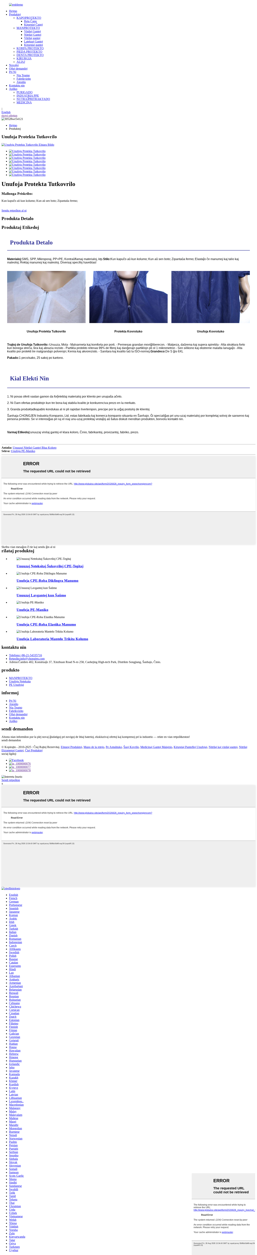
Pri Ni (12, 72)
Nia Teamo (23, 75)
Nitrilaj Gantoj (32, 34)
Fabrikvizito (24, 78)
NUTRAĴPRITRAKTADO (33, 99)
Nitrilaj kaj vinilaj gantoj (223, 747)
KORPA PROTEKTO (30, 48)
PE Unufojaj (16, 684)
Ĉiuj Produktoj (34, 750)
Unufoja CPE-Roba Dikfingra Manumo (47, 581)
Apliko (13, 88)
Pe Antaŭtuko (114, 747)
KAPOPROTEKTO (29, 17)
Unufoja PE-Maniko (23, 451)
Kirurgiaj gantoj (33, 44)
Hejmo (13, 11)
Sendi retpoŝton (11, 780)
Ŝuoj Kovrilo (131, 747)
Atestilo (21, 82)
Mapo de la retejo (94, 747)
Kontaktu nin (17, 85)
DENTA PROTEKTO (30, 55)
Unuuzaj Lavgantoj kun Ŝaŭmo (41, 595)
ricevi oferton (9, 115)
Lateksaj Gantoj (33, 41)
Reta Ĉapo (30, 21)
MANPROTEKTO (28, 28)
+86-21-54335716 (25, 655)
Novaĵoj (14, 65)
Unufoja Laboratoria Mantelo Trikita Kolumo (52, 639)
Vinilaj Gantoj (32, 31)
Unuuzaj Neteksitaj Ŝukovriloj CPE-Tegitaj (50, 566)
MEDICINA (24, 102)
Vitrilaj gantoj (32, 38)
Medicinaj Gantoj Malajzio (156, 747)
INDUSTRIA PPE (28, 95)
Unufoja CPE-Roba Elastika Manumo (46, 624)
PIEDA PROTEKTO (29, 51)
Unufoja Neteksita (20, 681)
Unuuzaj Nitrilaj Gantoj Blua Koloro (34, 447)
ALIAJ (21, 61)
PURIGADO (25, 92)
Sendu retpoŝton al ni (14, 210)
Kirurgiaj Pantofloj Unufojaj (190, 747)
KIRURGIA (24, 58)
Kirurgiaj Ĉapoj (33, 24)
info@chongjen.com (27, 658)
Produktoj (15, 14)
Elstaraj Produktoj (71, 747)
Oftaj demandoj (18, 68)
